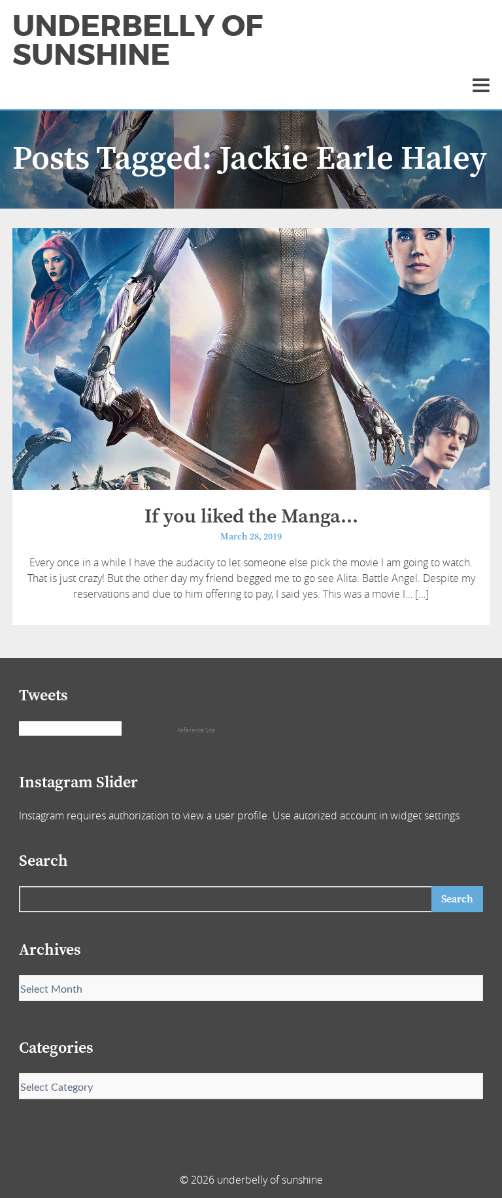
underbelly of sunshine (137, 40)
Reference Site (196, 730)
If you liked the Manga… (251, 516)
